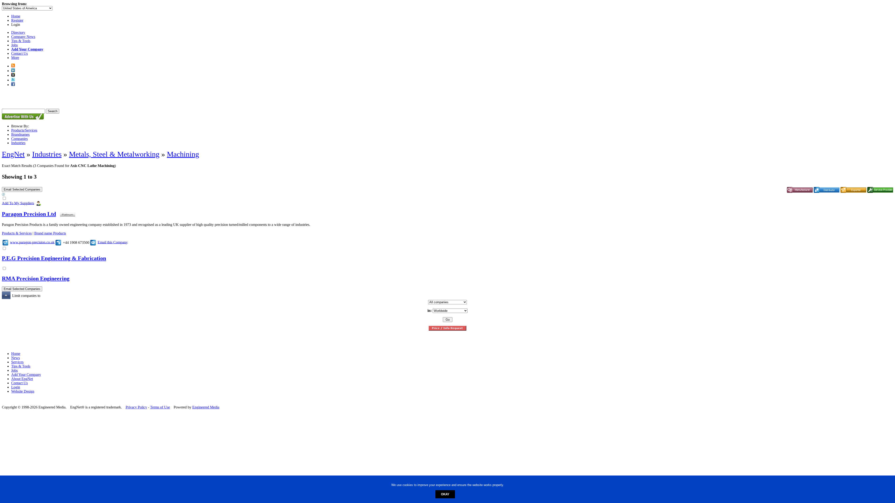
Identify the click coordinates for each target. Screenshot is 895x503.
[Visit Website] (5, 242)
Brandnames (20, 134)
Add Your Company (26, 375)
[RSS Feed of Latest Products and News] (13, 66)
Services (17, 362)
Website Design (22, 391)
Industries (18, 143)
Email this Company (113, 242)
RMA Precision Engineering (35, 278)
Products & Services (17, 233)
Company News (23, 37)
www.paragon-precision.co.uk (32, 242)
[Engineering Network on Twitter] (13, 80)
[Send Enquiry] (93, 242)
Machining (183, 154)
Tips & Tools (20, 41)
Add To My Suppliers (18, 203)
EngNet (13, 154)
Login (15, 387)
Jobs (14, 45)
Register (17, 20)
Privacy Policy (136, 407)
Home (15, 16)
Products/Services (24, 130)
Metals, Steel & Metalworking (114, 154)
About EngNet (22, 379)
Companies (19, 139)
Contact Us (19, 53)
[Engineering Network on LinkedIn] (13, 71)
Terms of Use (160, 407)
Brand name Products (50, 233)
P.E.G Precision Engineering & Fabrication (54, 258)
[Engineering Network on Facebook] (13, 85)
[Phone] (58, 242)
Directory (18, 32)
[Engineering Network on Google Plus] (13, 75)
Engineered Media (205, 407)
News (15, 358)
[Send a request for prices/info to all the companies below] (447, 329)
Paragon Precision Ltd (29, 214)
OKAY (445, 494)
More (15, 58)
